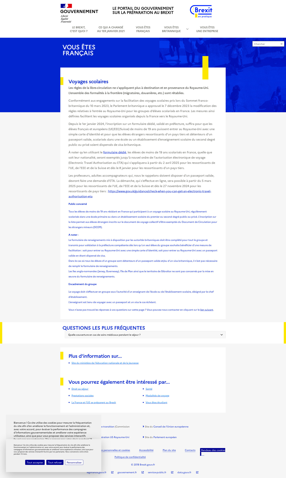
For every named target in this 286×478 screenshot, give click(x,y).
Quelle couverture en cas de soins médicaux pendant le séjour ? (104, 334)
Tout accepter (35, 462)
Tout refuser (55, 462)
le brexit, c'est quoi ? (78, 29)
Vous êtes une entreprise (207, 29)
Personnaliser (74, 462)
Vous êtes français (143, 29)
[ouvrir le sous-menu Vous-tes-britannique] (187, 29)
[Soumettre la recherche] (282, 44)
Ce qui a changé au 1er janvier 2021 (111, 29)
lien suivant (206, 309)
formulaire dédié (114, 152)
